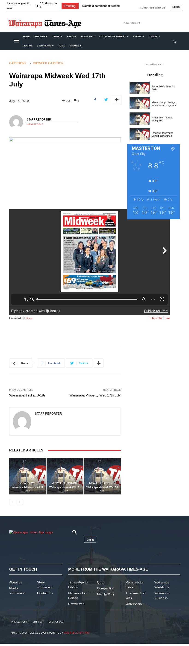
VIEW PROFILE (35, 124)
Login (176, 7)
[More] (116, 99)
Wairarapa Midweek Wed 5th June (102, 489)
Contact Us (45, 593)
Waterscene (134, 604)
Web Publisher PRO (76, 633)
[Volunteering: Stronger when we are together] (140, 103)
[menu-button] (16, 41)
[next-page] (19, 502)
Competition (106, 588)
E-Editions (18, 63)
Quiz (100, 582)
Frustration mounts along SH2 (162, 119)
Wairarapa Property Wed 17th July (95, 395)
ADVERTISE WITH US (152, 7)
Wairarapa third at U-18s (27, 395)
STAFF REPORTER (39, 119)
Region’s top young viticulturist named (162, 134)
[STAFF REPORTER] (16, 122)
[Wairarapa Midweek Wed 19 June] (27, 476)
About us (15, 582)
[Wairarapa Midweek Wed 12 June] (65, 476)
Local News (27, 483)
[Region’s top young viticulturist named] (140, 134)
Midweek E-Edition (48, 63)
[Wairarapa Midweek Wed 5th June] (102, 476)
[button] (174, 41)
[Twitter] (105, 99)
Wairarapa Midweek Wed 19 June (27, 489)
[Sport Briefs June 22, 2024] (140, 88)
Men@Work (105, 594)
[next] (125, 6)
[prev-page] (12, 502)
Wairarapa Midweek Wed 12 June (65, 489)
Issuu (29, 318)
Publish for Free (159, 318)
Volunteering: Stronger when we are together (164, 103)
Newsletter (76, 604)
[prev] (118, 6)
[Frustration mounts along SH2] (140, 118)
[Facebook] (95, 99)
